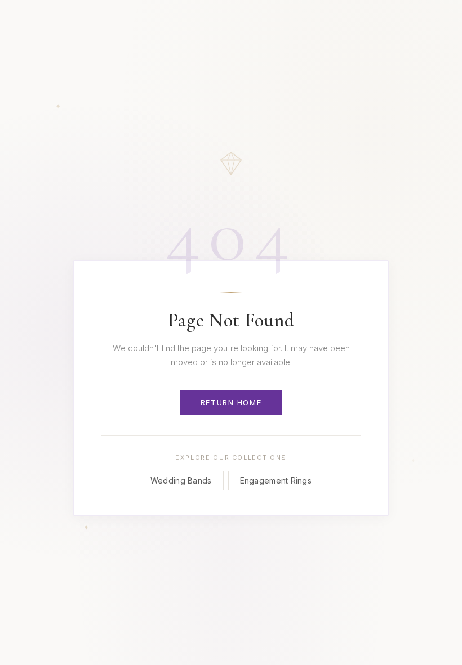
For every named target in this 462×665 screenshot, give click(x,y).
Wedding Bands (181, 480)
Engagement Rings (276, 480)
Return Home (231, 402)
